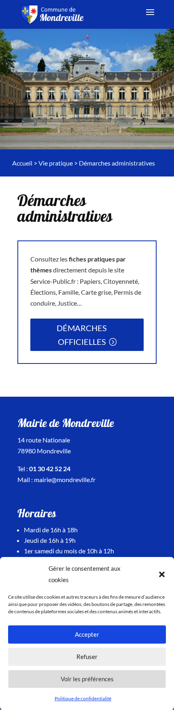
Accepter (87, 634)
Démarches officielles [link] (82, 334)
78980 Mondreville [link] (44, 451)
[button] (162, 574)
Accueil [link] (22, 163)
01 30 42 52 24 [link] (49, 468)
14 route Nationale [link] (43, 440)
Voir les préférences (87, 678)
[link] (53, 13)
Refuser (87, 656)
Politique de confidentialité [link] (83, 698)
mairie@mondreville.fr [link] (64, 479)
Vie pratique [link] (55, 163)
